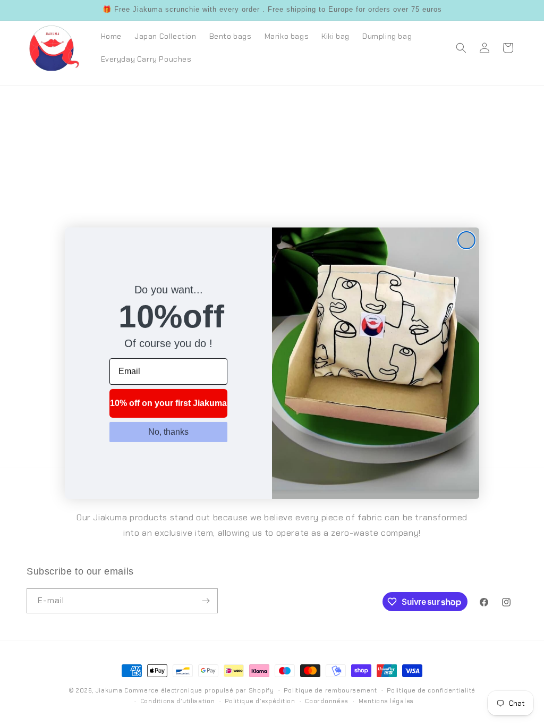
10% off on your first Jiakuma (168, 403)
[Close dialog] (466, 240)
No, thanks (168, 431)
